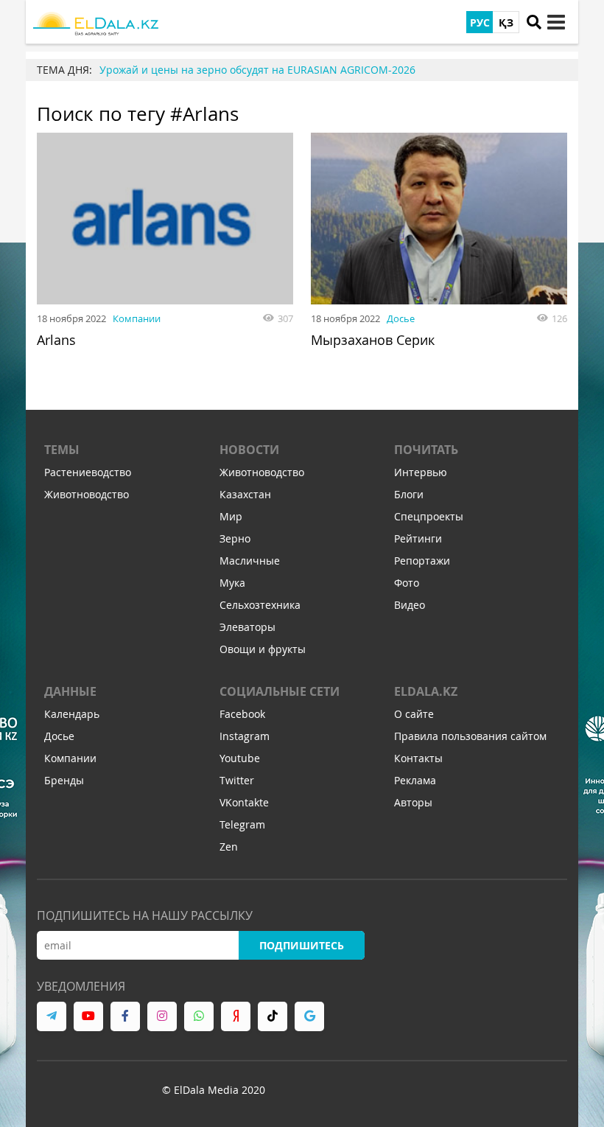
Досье (401, 318)
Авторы (413, 802)
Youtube (240, 758)
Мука (232, 583)
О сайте (414, 714)
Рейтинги (418, 538)
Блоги (409, 494)
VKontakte (244, 802)
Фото (406, 583)
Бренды (64, 780)
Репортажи (422, 561)
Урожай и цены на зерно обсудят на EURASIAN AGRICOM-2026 (257, 70)
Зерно (235, 538)
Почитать (426, 450)
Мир (231, 516)
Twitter (237, 780)
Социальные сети (280, 691)
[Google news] (309, 1016)
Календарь (71, 714)
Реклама (415, 780)
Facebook (242, 714)
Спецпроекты (428, 516)
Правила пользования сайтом (470, 736)
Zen (229, 847)
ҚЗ (506, 22)
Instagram (245, 736)
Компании (137, 318)
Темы (62, 450)
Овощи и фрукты (263, 649)
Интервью (420, 472)
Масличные (250, 561)
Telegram (242, 824)
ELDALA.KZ (425, 691)
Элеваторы (247, 627)
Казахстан (245, 494)
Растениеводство (87, 472)
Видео (409, 605)
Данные (70, 691)
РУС (480, 22)
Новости (249, 450)
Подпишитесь (301, 945)
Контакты (418, 758)
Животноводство (86, 494)
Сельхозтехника (260, 605)
